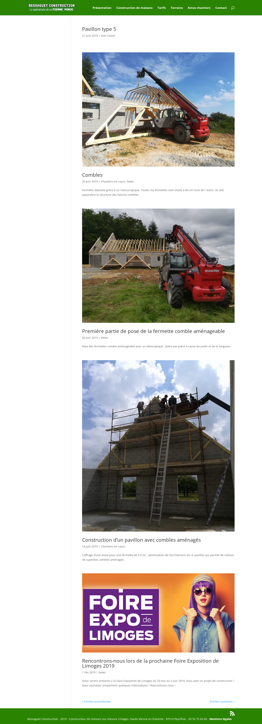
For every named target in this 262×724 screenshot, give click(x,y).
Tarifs (161, 8)
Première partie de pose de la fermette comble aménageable (153, 331)
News (130, 181)
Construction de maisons (134, 8)
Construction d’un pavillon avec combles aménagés (141, 539)
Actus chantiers (199, 8)
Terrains (177, 8)
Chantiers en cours (113, 181)
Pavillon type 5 (99, 28)
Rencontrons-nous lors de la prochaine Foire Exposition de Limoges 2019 (150, 663)
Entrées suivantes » (222, 701)
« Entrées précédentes (96, 701)
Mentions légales (220, 719)
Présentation (102, 8)
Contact (221, 8)
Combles (92, 174)
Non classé (108, 35)
